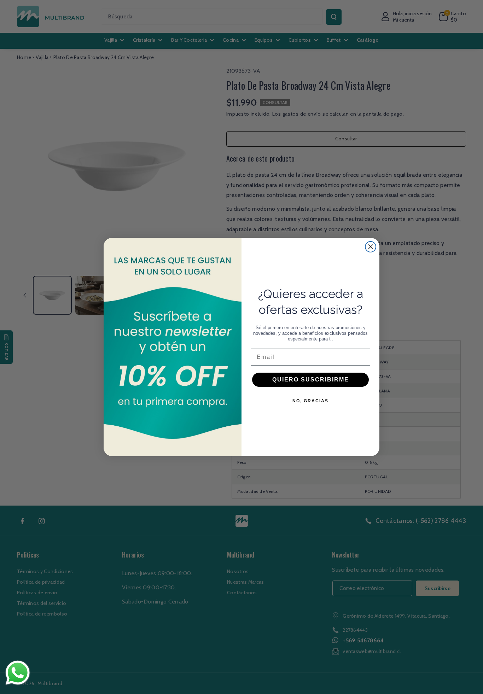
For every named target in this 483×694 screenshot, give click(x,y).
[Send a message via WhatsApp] (18, 673)
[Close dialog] (370, 246)
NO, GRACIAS (310, 400)
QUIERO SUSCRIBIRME (310, 380)
